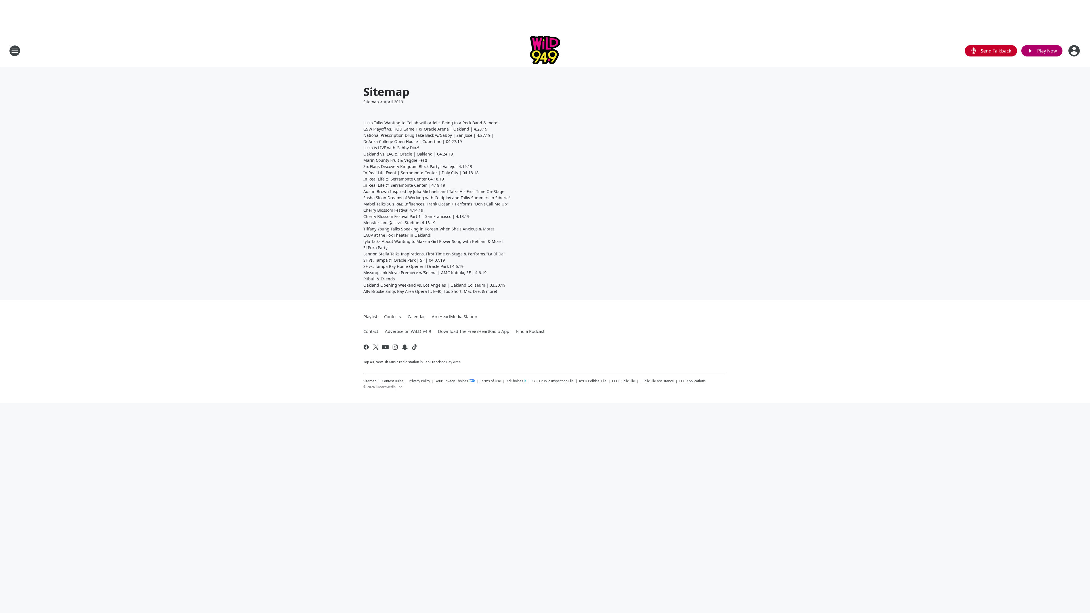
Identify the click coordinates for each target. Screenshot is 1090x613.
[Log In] (1074, 50)
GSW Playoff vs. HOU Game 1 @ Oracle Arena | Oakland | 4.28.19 (425, 129)
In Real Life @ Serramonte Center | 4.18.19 (404, 185)
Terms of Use (490, 381)
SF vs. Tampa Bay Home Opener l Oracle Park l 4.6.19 (413, 266)
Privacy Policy (419, 381)
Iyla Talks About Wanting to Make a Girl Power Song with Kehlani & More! (433, 241)
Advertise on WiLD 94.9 (408, 331)
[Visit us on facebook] (366, 347)
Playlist (370, 316)
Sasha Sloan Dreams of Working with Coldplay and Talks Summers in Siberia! (436, 197)
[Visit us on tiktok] (414, 347)
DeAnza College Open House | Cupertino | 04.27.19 (412, 141)
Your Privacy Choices (451, 381)
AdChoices (514, 381)
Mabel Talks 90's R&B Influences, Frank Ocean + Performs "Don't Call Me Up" (436, 204)
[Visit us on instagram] (395, 347)
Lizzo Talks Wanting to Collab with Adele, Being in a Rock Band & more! (430, 122)
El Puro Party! (376, 247)
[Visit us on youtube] (385, 347)
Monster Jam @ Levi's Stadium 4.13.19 (399, 222)
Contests (392, 316)
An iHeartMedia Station (454, 316)
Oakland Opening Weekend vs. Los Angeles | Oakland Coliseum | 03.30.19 (434, 285)
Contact (370, 331)
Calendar (416, 316)
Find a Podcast (530, 331)
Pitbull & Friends (379, 279)
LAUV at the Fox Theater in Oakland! (397, 235)
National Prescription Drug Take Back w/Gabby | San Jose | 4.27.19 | (428, 135)
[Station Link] (545, 51)
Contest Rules (392, 381)
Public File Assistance (657, 381)
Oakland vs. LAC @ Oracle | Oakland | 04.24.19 (408, 154)
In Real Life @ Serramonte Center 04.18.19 (403, 179)
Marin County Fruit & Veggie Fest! (395, 160)
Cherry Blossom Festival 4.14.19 (393, 210)
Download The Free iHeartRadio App (473, 331)
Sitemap (371, 101)
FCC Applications (692, 381)
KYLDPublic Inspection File (553, 381)
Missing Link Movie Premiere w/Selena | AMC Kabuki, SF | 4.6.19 (425, 272)
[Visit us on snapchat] (404, 347)
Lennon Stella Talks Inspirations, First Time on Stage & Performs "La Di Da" (434, 254)
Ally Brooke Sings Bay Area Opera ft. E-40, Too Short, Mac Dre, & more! (430, 291)
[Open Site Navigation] (14, 50)
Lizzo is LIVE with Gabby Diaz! (391, 147)
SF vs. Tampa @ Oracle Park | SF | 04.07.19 (404, 260)
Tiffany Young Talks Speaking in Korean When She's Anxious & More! (428, 229)
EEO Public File (623, 381)
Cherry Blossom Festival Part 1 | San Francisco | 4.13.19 (416, 216)
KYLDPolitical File (593, 381)
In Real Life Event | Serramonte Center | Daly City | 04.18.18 (421, 172)
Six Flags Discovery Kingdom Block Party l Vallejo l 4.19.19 (417, 166)
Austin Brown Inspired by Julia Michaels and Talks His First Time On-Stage (433, 191)
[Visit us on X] (375, 347)
